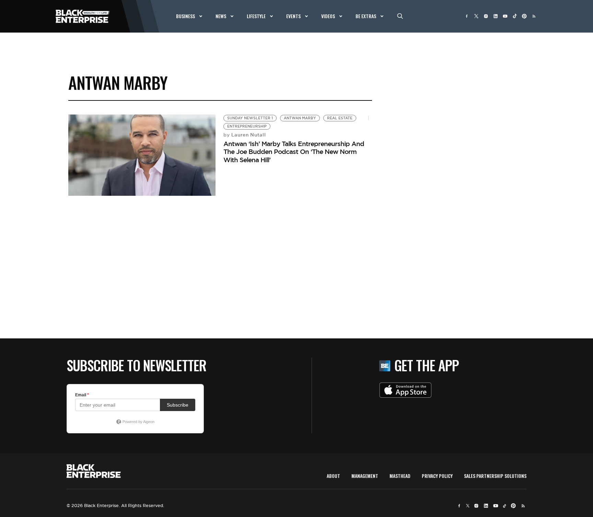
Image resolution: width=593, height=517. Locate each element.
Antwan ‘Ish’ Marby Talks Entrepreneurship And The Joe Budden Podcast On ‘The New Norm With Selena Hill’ (293, 152)
